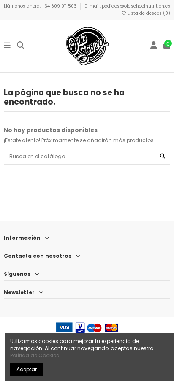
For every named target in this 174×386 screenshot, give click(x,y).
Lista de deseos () (148, 13)
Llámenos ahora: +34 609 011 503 (41, 6)
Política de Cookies (34, 355)
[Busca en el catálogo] (162, 156)
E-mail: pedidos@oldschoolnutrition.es (127, 6)
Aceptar (26, 369)
